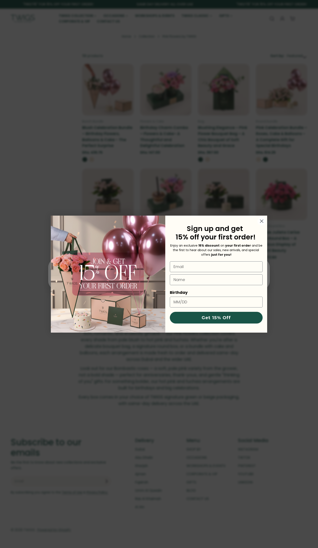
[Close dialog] (261, 221)
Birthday (179, 292)
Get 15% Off (216, 317)
